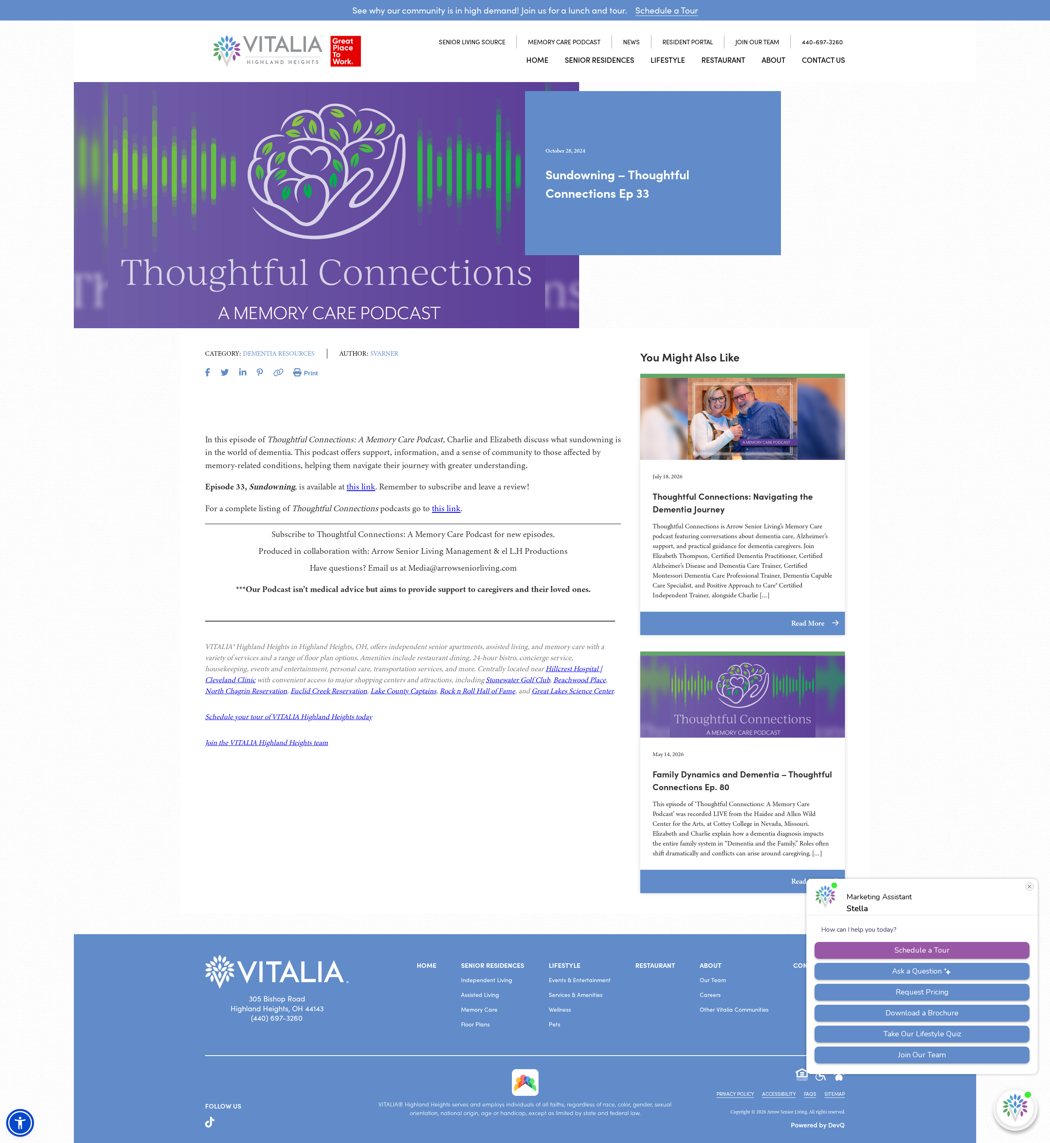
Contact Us (823, 60)
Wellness (560, 1009)
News (631, 42)
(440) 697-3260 (277, 1018)
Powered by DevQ (818, 1124)
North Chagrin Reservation (246, 691)
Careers (710, 995)
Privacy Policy (735, 1093)
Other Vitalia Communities (734, 1009)
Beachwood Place (579, 680)
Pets (554, 1024)
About (773, 60)
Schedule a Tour (666, 10)
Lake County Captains (403, 691)
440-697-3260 (822, 42)
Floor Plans (475, 1024)
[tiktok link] (210, 1122)
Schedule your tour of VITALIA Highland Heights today (288, 717)
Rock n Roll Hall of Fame (477, 691)
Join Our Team (757, 42)
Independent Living (486, 980)
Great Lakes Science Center (573, 691)
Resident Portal (687, 42)
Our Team (713, 980)
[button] (20, 1123)
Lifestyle (668, 60)
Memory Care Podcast (564, 42)
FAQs (810, 1093)
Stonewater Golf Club (518, 680)
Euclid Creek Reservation (328, 691)
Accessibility (779, 1093)
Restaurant (723, 60)
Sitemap (834, 1093)
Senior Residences (599, 60)
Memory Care (479, 1009)
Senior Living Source (472, 42)
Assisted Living (480, 995)
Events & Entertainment (580, 980)
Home (537, 60)
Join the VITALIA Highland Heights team (266, 743)
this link (361, 486)
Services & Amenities (576, 995)
